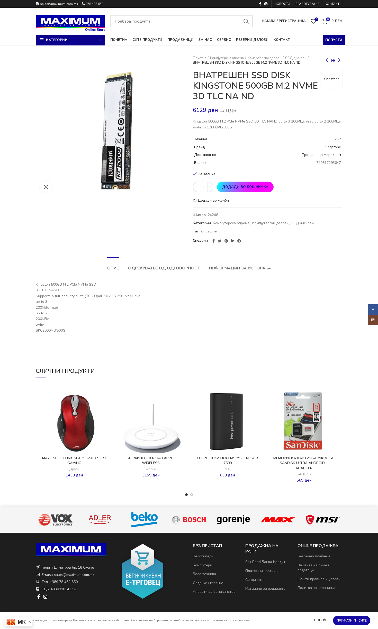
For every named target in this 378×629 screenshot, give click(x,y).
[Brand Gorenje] (188, 520)
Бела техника (204, 573)
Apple (151, 469)
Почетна (199, 58)
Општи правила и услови (319, 579)
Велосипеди (203, 556)
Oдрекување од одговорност (164, 268)
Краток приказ (106, 417)
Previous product (327, 60)
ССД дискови (295, 58)
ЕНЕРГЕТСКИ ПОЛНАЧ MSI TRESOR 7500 (227, 461)
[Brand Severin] (322, 520)
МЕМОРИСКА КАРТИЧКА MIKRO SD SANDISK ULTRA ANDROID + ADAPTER (304, 463)
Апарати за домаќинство (214, 591)
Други (74, 469)
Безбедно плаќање (314, 556)
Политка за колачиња (316, 587)
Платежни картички (262, 570)
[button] (106, 405)
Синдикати (254, 579)
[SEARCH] (245, 21)
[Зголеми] (46, 187)
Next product (339, 60)
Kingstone (331, 79)
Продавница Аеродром (321, 154)
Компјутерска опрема (227, 58)
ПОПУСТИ (333, 40)
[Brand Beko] (99, 520)
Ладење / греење (208, 582)
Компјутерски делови (264, 58)
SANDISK (304, 474)
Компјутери (202, 565)
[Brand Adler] (55, 520)
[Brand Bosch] (144, 520)
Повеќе (320, 620)
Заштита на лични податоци (313, 568)
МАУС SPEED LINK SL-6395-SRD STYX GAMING (74, 461)
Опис (113, 268)
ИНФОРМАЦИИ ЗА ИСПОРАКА (240, 268)
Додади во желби (213, 200)
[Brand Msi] (278, 519)
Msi (227, 469)
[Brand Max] (233, 520)
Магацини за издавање (265, 588)
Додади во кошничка (245, 187)
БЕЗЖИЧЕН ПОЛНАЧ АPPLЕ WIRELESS (151, 461)
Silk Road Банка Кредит (265, 561)
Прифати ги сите (352, 620)
